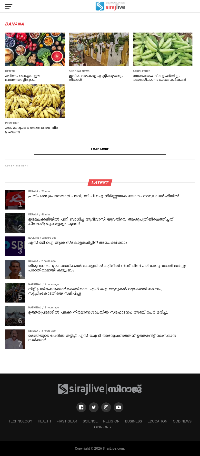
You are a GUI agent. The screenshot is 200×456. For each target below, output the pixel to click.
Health (44, 421)
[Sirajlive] (100, 394)
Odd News (182, 421)
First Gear (67, 421)
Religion (111, 421)
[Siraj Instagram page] (106, 407)
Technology (20, 421)
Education (157, 421)
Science (90, 421)
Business (133, 421)
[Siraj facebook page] (81, 407)
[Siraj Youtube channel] (118, 407)
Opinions (102, 427)
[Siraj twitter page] (94, 407)
